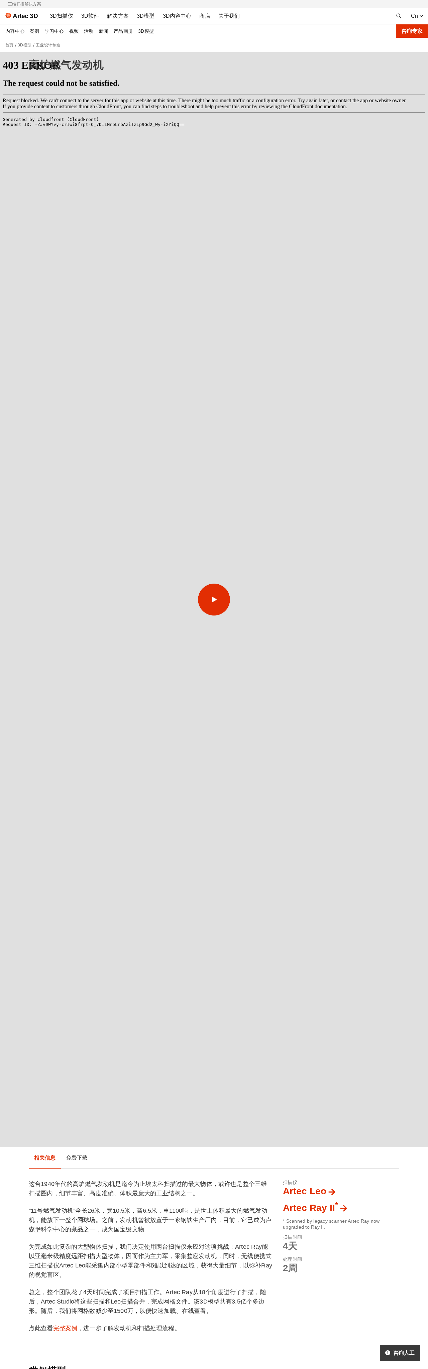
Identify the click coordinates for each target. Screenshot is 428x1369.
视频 (74, 31)
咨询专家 (412, 31)
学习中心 (54, 31)
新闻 (104, 31)
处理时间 (292, 1259)
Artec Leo (304, 1191)
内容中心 (14, 31)
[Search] (399, 16)
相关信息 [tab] (45, 1158)
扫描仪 (290, 1182)
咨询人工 (404, 1353)
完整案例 (65, 1328)
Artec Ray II (310, 1208)
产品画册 (123, 31)
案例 (34, 31)
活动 (89, 31)
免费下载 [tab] (77, 1158)
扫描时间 (292, 1237)
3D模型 (146, 31)
